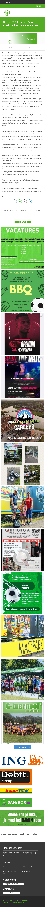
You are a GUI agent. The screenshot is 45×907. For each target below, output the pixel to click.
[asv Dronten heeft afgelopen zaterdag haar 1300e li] (22, 507)
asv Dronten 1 (20, 48)
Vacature (39, 210)
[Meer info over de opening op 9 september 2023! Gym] (22, 334)
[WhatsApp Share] (20, 201)
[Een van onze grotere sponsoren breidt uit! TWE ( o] (22, 377)
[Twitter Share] (25, 201)
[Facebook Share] (15, 201)
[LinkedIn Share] (30, 201)
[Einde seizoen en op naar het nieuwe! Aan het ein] (22, 636)
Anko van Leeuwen (35, 48)
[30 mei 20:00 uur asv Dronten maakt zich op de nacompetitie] (22, 38)
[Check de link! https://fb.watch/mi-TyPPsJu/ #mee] (22, 420)
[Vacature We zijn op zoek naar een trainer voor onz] (22, 593)
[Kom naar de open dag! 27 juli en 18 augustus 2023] (22, 550)
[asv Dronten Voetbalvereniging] (5, 12)
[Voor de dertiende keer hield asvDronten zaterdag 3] (22, 680)
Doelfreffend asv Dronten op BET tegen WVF (18, 867)
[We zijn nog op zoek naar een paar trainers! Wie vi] (22, 248)
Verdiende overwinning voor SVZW (14, 210)
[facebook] (37, 7)
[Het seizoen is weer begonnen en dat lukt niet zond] (22, 291)
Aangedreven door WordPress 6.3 (13, 903)
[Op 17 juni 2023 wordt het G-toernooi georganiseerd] (22, 723)
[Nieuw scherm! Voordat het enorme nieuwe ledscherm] (22, 464)
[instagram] (40, 7)
